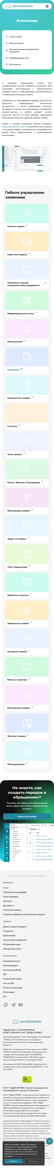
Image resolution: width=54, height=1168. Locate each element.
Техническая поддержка (14, 940)
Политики (17, 1156)
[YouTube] (20, 1004)
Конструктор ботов (12, 970)
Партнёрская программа (14, 892)
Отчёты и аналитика (12, 987)
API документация (11, 944)
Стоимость (8, 931)
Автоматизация (10, 965)
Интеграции (8, 992)
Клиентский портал (12, 978)
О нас (6, 887)
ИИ (4, 974)
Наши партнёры (10, 896)
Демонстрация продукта (15, 926)
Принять (13, 1161)
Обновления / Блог (12, 948)
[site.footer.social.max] (5, 1004)
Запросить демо (27, 816)
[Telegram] (13, 1004)
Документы (8, 905)
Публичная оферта (12, 910)
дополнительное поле (13, 126)
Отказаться (33, 1161)
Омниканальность (11, 961)
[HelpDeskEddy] (23, 6)
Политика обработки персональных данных (24, 914)
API (4, 996)
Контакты (7, 901)
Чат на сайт (8, 983)
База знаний (9, 935)
